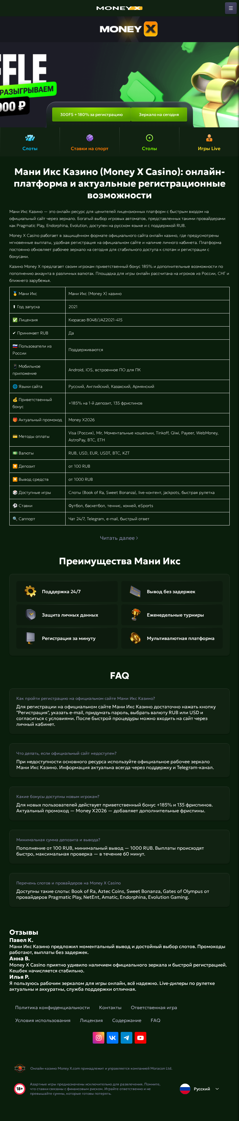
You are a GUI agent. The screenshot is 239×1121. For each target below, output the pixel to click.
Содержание (126, 1020)
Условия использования (43, 1020)
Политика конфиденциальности (52, 1007)
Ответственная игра (154, 1007)
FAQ (155, 1020)
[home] (119, 8)
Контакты (110, 1007)
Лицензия (91, 1020)
